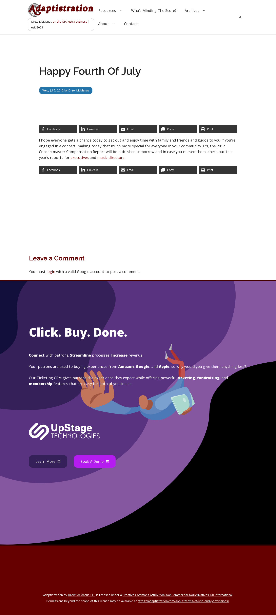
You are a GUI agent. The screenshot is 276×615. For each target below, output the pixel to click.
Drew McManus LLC (81, 595)
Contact (131, 23)
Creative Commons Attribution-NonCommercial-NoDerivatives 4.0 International (177, 595)
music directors (110, 157)
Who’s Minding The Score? (154, 10)
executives (80, 157)
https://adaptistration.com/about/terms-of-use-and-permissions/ (183, 601)
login (50, 271)
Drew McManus (78, 90)
